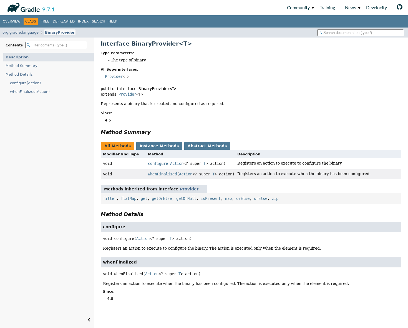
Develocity (376, 8)
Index (83, 21)
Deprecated (64, 21)
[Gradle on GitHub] (399, 7)
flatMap (128, 198)
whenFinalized (162, 174)
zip (275, 198)
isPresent (211, 198)
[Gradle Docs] (22, 7)
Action (176, 163)
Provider (114, 76)
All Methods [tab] (117, 146)
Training (327, 8)
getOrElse (162, 198)
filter (109, 198)
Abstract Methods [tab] (207, 146)
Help (113, 21)
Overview (12, 21)
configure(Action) (25, 83)
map (228, 198)
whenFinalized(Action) (30, 92)
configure (158, 163)
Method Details (19, 74)
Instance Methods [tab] (159, 146)
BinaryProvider (60, 32)
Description (17, 57)
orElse (243, 198)
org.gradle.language (20, 32)
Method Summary (21, 66)
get (144, 198)
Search (98, 21)
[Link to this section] (154, 132)
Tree (45, 21)
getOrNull (186, 198)
